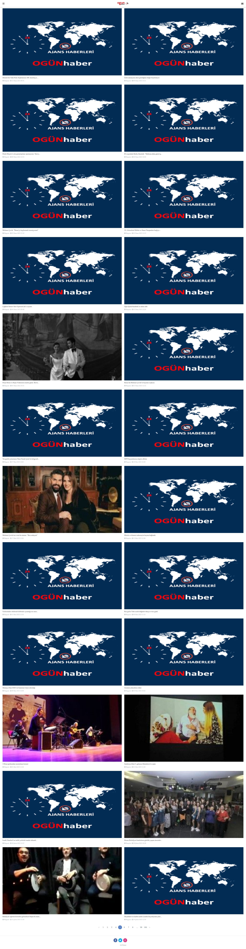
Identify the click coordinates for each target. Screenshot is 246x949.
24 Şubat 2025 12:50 (139, 919)
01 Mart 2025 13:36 (17, 767)
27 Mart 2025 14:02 (17, 462)
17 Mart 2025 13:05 (17, 538)
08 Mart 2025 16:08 (17, 691)
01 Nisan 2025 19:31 (17, 385)
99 (141, 927)
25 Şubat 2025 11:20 (17, 919)
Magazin (6, 80)
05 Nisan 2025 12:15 (139, 233)
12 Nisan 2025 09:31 (17, 80)
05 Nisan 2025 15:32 (17, 233)
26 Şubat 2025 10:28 (139, 843)
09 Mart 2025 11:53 (139, 614)
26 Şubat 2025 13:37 (17, 843)
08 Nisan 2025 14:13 (17, 157)
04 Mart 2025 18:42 (139, 691)
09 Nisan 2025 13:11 (139, 80)
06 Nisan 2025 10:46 (139, 157)
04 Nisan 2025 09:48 (17, 309)
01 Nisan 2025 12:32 (139, 385)
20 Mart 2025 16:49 (139, 462)
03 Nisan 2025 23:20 (139, 309)
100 (145, 927)
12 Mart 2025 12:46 (139, 538)
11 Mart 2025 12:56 (17, 614)
